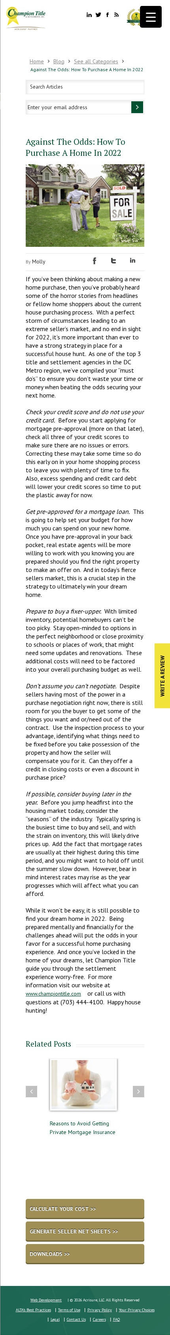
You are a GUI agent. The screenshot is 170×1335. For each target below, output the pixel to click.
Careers (99, 1319)
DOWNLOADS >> (50, 1253)
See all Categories (96, 61)
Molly (38, 261)
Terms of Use (69, 1309)
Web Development (46, 1300)
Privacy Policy (99, 1309)
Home (37, 61)
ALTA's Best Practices (33, 1309)
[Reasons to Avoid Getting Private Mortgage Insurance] (83, 1088)
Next (138, 1091)
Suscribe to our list (137, 107)
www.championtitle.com (53, 993)
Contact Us (76, 1319)
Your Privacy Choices (137, 1309)
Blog (58, 61)
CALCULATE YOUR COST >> (63, 1208)
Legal (55, 1319)
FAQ (116, 1319)
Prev (31, 1091)
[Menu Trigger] (151, 17)
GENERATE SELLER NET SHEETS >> (74, 1231)
